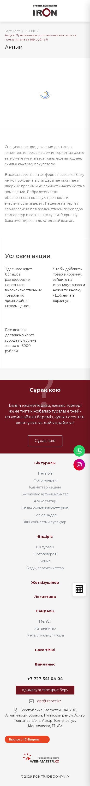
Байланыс (45, 664)
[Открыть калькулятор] (79, 589)
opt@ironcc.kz (49, 701)
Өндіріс (45, 536)
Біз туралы (45, 463)
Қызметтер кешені (45, 487)
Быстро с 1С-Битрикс (24, 739)
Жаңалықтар (45, 628)
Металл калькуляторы (45, 635)
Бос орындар (45, 515)
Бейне (45, 561)
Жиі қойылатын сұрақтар (45, 522)
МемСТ (45, 621)
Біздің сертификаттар (45, 568)
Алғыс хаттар (45, 501)
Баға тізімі (45, 650)
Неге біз (45, 473)
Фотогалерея (45, 480)
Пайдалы (45, 611)
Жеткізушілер (45, 582)
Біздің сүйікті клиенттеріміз (45, 508)
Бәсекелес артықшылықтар (45, 494)
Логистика (45, 596)
